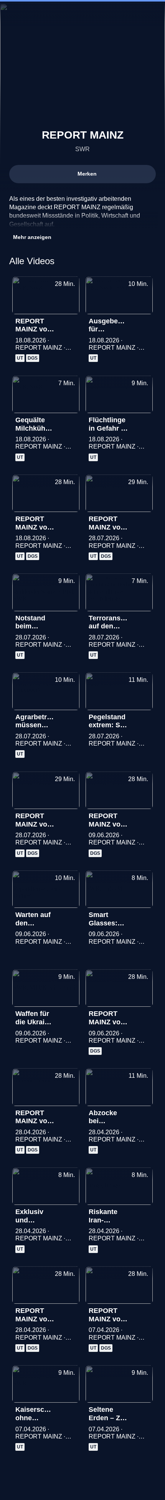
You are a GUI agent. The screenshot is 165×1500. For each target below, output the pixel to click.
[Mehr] (70, 323)
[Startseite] (82, 14)
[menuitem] (12, 14)
